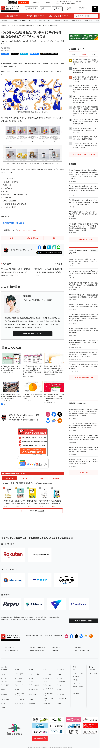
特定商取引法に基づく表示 (37, 650)
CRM (31, 681)
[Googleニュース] (53, 420)
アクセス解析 (61, 681)
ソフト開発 (62, 1)
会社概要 (55, 650)
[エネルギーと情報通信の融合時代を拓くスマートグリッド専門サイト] (73, 726)
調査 (59, 704)
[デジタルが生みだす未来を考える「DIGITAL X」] (56, 733)
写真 (3, 689)
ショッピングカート (62, 699)
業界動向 (32, 704)
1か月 (94, 54)
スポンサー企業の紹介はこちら (83, 621)
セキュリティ (5, 699)
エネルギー (59, 3)
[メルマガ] (48, 414)
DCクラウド (72, 1)
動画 (17, 689)
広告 (31, 678)
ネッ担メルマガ (57, 8)
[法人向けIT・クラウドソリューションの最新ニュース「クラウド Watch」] (40, 726)
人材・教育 (61, 694)
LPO (45, 681)
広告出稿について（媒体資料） (37, 647)
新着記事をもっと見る (85, 239)
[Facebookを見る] (71, 636)
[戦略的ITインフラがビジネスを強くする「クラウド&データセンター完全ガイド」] (40, 720)
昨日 (73, 54)
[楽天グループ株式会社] (13, 555)
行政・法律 (47, 704)
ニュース (12, 25)
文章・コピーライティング (48, 689)
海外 (15, 21)
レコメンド (61, 685)
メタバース (42, 21)
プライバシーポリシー (12, 650)
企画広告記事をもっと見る (85, 377)
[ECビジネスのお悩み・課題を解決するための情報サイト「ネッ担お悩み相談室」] (40, 739)
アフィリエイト (88, 21)
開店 (31, 699)
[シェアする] (39, 247)
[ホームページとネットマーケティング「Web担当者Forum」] (73, 720)
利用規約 (78, 647)
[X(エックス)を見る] (76, 636)
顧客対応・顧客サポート (21, 694)
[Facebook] (53, 414)
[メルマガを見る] (66, 636)
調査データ (77, 683)
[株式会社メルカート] (34, 604)
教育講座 (69, 3)
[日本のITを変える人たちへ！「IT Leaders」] (56, 726)
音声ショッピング (48, 678)
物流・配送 (33, 694)
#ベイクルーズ (27, 230)
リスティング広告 (76, 21)
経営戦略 (56, 478)
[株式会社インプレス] (14, 729)
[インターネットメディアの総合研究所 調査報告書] (90, 720)
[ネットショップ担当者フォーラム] (10, 639)
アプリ (60, 678)
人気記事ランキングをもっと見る (85, 154)
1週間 (84, 54)
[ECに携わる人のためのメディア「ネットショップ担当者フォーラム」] (90, 726)
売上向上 (4, 681)
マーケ (25, 478)
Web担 (36, 420)
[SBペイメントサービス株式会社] (39, 555)
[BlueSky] (48, 420)
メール (4, 678)
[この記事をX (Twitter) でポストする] (44, 247)
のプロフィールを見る (33, 334)
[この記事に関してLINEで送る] (58, 247)
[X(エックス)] (59, 414)
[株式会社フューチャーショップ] (13, 580)
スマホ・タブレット (21, 685)
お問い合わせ (56, 647)
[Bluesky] (81, 636)
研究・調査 (78, 1)
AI (35, 21)
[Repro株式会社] (11, 604)
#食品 (34, 230)
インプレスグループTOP (82, 650)
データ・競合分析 (34, 685)
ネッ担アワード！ (44, 8)
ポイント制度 (47, 685)
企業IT (58, 1)
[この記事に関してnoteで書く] (54, 247)
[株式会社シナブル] (79, 604)
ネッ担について (70, 8)
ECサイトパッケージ (49, 699)
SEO (59, 674)
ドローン (64, 3)
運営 (59, 689)
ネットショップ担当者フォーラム (10, 9)
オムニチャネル (20, 699)
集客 (49, 21)
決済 (3, 704)
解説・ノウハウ (78, 680)
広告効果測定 (34, 689)
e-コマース (9, 478)
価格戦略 (4, 694)
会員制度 (18, 681)
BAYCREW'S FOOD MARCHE (13, 223)
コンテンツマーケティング (61, 21)
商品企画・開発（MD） (48, 694)
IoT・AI (67, 1)
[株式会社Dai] (39, 580)
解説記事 (92, 670)
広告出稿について (83, 8)
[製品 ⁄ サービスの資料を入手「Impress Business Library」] (40, 733)
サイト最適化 (5, 685)
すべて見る (85, 472)
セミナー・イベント (79, 673)
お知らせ (76, 676)
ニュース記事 (93, 673)
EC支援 (73, 3)
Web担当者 (36, 2)
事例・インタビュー (79, 686)
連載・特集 (5, 21)
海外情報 (23, 21)
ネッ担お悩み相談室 (31, 8)
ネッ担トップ (4, 25)
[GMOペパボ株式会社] (66, 580)
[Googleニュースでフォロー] (86, 636)
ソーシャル (19, 678)
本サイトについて (10, 647)
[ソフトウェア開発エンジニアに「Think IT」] (56, 720)
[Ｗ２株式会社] (56, 604)
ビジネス (40, 478)
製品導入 (48, 2)
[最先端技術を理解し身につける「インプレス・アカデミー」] (90, 733)
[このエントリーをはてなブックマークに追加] (49, 247)
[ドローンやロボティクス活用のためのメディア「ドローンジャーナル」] (73, 733)
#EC (20, 230)
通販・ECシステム (21, 704)
